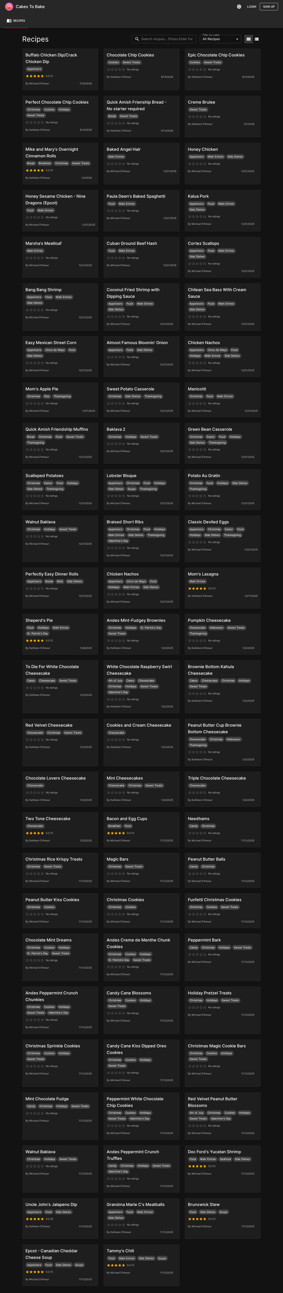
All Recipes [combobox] (211, 39)
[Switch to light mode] (239, 6)
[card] (248, 39)
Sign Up (269, 6)
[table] (257, 39)
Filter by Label (211, 34)
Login (251, 6)
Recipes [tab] (19, 20)
